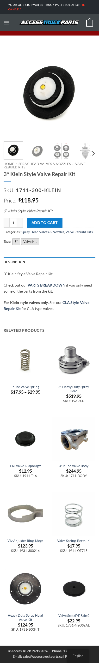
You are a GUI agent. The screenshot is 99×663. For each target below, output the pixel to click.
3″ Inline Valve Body (73, 466)
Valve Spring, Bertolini (73, 541)
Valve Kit (30, 241)
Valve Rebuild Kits (79, 232)
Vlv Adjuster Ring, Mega (25, 541)
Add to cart (44, 222)
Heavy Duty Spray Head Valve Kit (25, 617)
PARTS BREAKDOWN (46, 285)
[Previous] (11, 91)
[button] (6, 23)
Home (9, 164)
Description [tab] (14, 262)
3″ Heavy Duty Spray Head (73, 389)
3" (16, 241)
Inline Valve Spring (25, 387)
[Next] (87, 91)
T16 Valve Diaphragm (25, 466)
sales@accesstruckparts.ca (42, 656)
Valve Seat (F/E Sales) (73, 616)
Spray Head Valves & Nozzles (45, 164)
